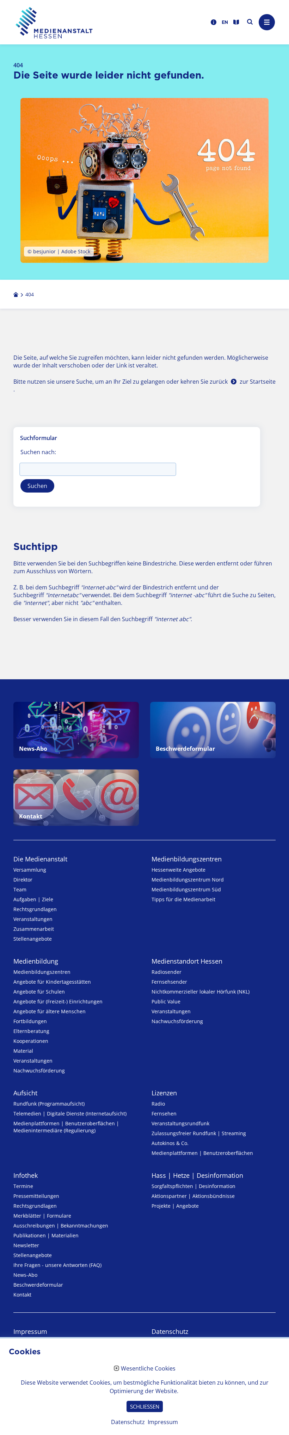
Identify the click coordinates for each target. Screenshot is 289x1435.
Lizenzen (164, 1093)
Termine (23, 1186)
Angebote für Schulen (39, 991)
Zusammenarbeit (33, 929)
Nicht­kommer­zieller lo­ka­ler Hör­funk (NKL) (201, 991)
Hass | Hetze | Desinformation (197, 1175)
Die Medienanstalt (40, 859)
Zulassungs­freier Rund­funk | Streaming (199, 1133)
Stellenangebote (32, 938)
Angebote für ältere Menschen (49, 1011)
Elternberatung (31, 1031)
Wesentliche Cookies (148, 1369)
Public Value (166, 1001)
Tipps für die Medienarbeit (183, 899)
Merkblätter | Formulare (42, 1215)
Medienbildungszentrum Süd (186, 889)
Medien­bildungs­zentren (187, 859)
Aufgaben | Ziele (33, 899)
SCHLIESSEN (144, 1406)
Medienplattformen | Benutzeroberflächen (202, 1153)
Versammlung (29, 869)
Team (19, 889)
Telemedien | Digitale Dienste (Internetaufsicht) (70, 1113)
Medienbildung (35, 961)
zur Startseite (258, 381)
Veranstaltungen (33, 919)
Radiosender (167, 972)
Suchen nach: (38, 452)
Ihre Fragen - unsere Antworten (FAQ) (57, 1265)
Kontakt (22, 1294)
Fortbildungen (30, 1021)
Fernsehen (164, 1113)
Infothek (25, 1175)
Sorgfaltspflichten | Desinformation (193, 1186)
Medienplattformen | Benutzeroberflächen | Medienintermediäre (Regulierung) (66, 1127)
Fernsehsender (169, 981)
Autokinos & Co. (170, 1143)
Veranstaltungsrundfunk (180, 1123)
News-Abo (25, 1275)
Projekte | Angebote (175, 1205)
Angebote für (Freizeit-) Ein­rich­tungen (58, 1001)
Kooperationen (30, 1041)
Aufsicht (25, 1093)
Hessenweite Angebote (178, 869)
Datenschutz (170, 1331)
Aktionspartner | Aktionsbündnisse (193, 1196)
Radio (158, 1103)
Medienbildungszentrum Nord (188, 879)
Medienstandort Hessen (187, 961)
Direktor (22, 879)
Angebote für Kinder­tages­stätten (52, 981)
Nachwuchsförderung (39, 1070)
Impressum (30, 1331)
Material (23, 1050)
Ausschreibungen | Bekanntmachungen (60, 1225)
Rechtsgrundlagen (35, 909)
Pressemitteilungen (36, 1196)
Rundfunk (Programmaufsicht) (49, 1103)
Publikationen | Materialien (46, 1235)
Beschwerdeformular (38, 1284)
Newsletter (26, 1245)
